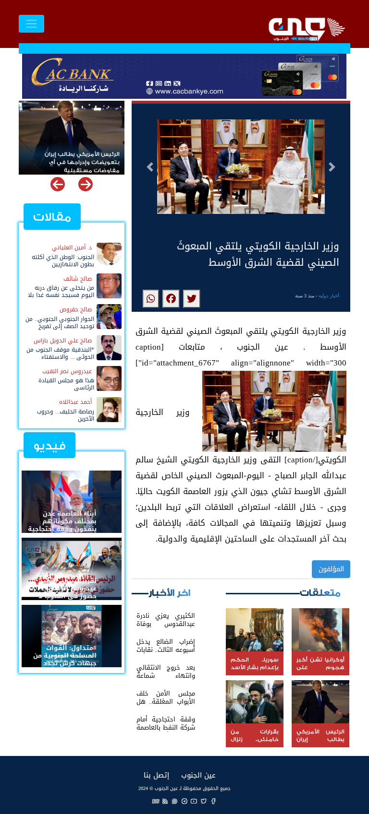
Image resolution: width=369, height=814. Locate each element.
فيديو (49, 445)
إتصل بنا (156, 775)
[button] (150, 167)
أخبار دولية (329, 295)
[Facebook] (213, 800)
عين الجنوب (198, 775)
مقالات (52, 217)
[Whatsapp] (175, 800)
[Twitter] (204, 800)
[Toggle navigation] (31, 24)
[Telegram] (184, 800)
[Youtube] (194, 800)
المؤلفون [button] (331, 569)
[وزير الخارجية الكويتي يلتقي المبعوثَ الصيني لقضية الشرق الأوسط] (191, 299)
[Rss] (165, 800)
